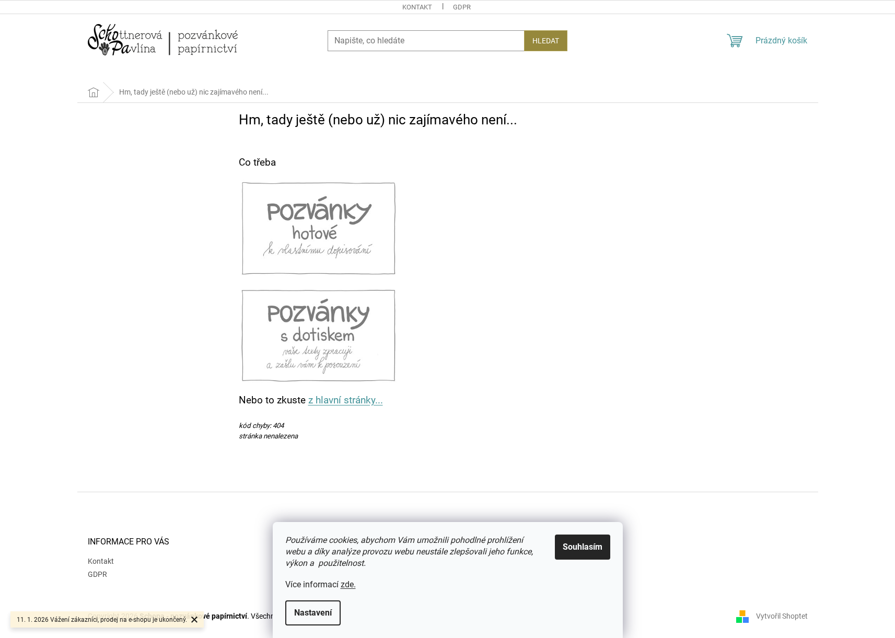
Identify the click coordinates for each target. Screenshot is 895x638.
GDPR (462, 7)
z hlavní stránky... (345, 400)
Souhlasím (582, 547)
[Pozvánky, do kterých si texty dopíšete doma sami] (318, 228)
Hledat (545, 41)
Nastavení (313, 613)
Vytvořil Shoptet (782, 616)
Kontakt (417, 7)
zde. (348, 584)
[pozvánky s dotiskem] (318, 334)
